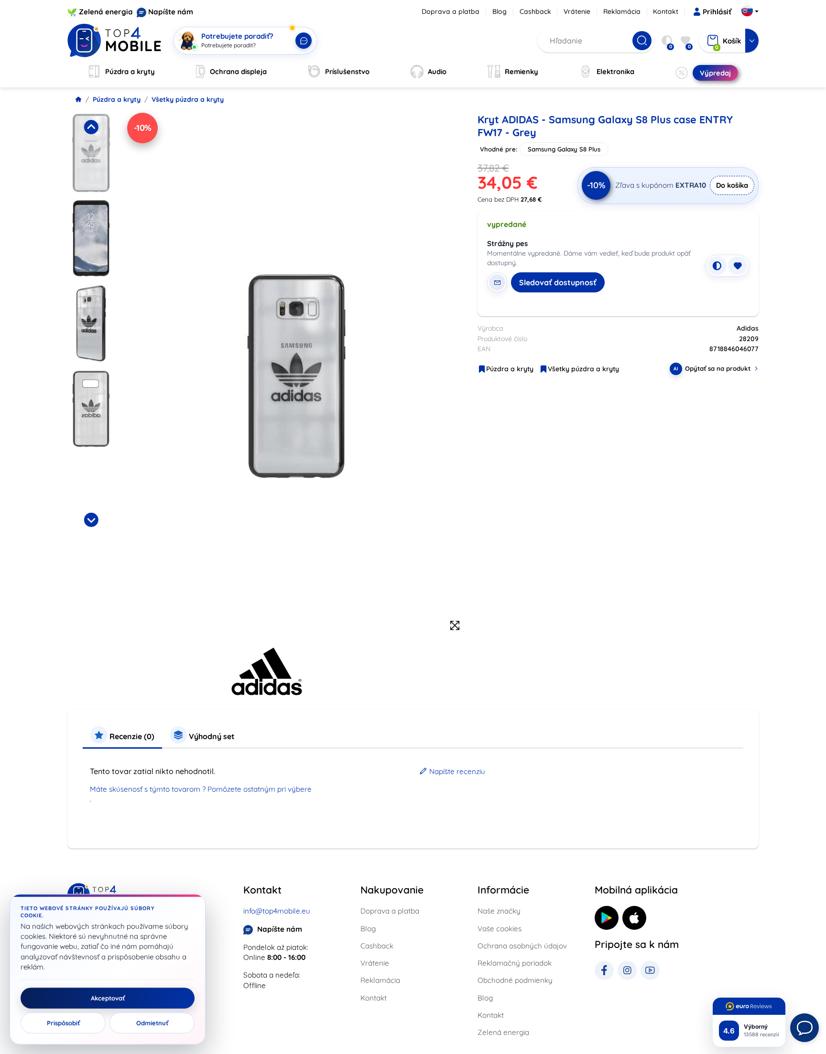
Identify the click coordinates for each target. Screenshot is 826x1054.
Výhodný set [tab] (211, 736)
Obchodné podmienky (515, 980)
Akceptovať (108, 998)
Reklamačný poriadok (515, 963)
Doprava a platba (450, 11)
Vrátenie (577, 11)
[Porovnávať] (717, 266)
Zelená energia (106, 11)
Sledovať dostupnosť (558, 282)
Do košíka (732, 185)
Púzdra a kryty (117, 99)
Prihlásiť (717, 11)
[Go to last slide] (91, 127)
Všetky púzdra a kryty (188, 99)
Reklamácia (622, 11)
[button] (91, 153)
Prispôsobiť (63, 1023)
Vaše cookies (500, 928)
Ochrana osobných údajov (522, 945)
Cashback (535, 11)
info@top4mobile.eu (276, 910)
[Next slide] (91, 520)
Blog (499, 11)
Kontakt (665, 11)
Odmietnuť (152, 1023)
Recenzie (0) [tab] (131, 736)
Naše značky (499, 910)
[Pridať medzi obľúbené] (737, 266)
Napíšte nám (170, 11)
